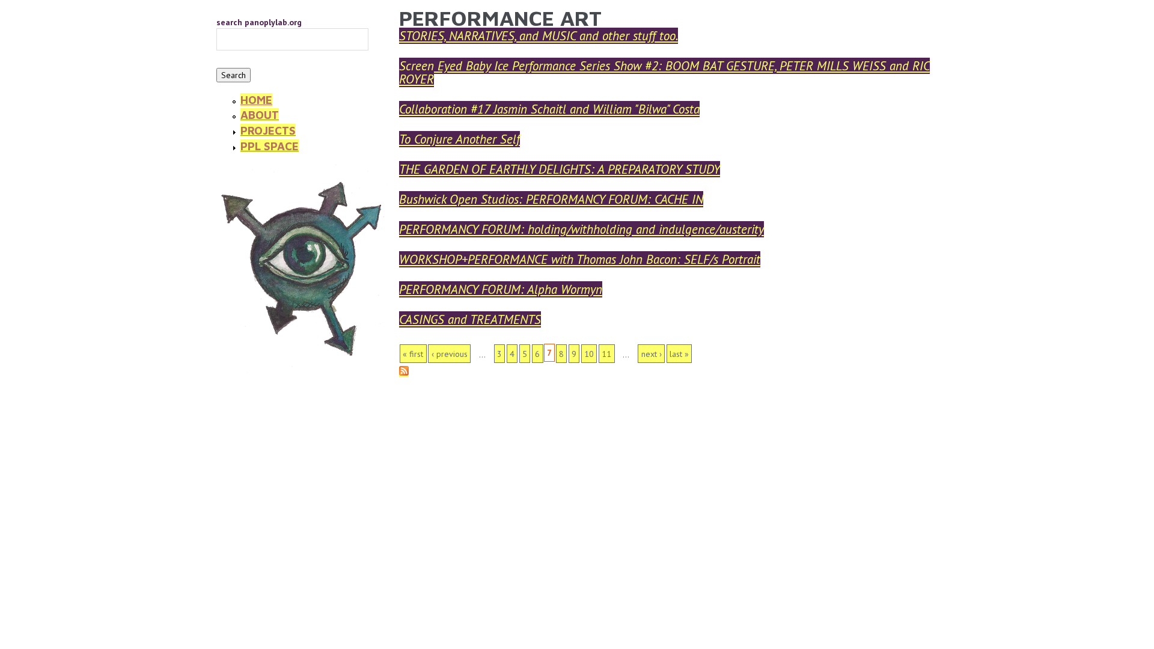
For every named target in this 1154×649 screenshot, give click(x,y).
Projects (268, 130)
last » (679, 354)
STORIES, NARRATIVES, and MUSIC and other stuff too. (538, 36)
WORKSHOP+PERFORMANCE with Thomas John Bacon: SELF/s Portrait (579, 259)
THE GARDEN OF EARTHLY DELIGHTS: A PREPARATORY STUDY (559, 169)
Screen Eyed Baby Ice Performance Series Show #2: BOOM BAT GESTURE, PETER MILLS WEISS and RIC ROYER (664, 72)
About (259, 114)
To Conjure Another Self (459, 139)
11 (606, 354)
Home (256, 99)
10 (589, 354)
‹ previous (450, 354)
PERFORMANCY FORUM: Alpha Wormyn (500, 289)
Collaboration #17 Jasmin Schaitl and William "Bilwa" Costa (549, 109)
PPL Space (269, 146)
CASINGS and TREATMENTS (470, 319)
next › (651, 354)
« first (413, 354)
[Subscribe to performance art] (404, 372)
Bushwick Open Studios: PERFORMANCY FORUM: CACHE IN (551, 199)
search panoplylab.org (259, 22)
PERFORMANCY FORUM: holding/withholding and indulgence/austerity (581, 229)
